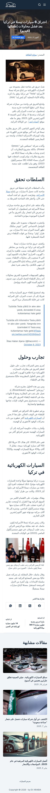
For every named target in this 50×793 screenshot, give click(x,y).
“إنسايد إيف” (33, 121)
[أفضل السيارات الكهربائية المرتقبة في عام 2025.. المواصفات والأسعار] (25, 744)
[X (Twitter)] (30, 605)
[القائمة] (44, 4)
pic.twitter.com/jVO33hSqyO (26, 334)
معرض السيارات (25, 781)
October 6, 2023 (32, 344)
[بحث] (39, 4)
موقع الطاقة (31, 54)
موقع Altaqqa (18, 37)
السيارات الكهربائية (33, 418)
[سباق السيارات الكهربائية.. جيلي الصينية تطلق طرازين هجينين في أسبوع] (25, 660)
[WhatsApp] (10, 605)
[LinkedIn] (20, 605)
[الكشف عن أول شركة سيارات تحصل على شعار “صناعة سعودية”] (25, 702)
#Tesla (37, 330)
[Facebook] (39, 605)
